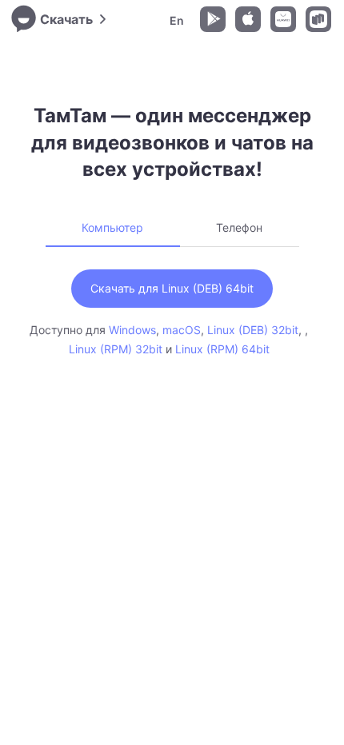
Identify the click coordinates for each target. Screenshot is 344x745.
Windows (132, 330)
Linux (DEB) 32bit (252, 330)
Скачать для (172, 288)
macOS (181, 330)
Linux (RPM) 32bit (115, 349)
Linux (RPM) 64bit (222, 349)
